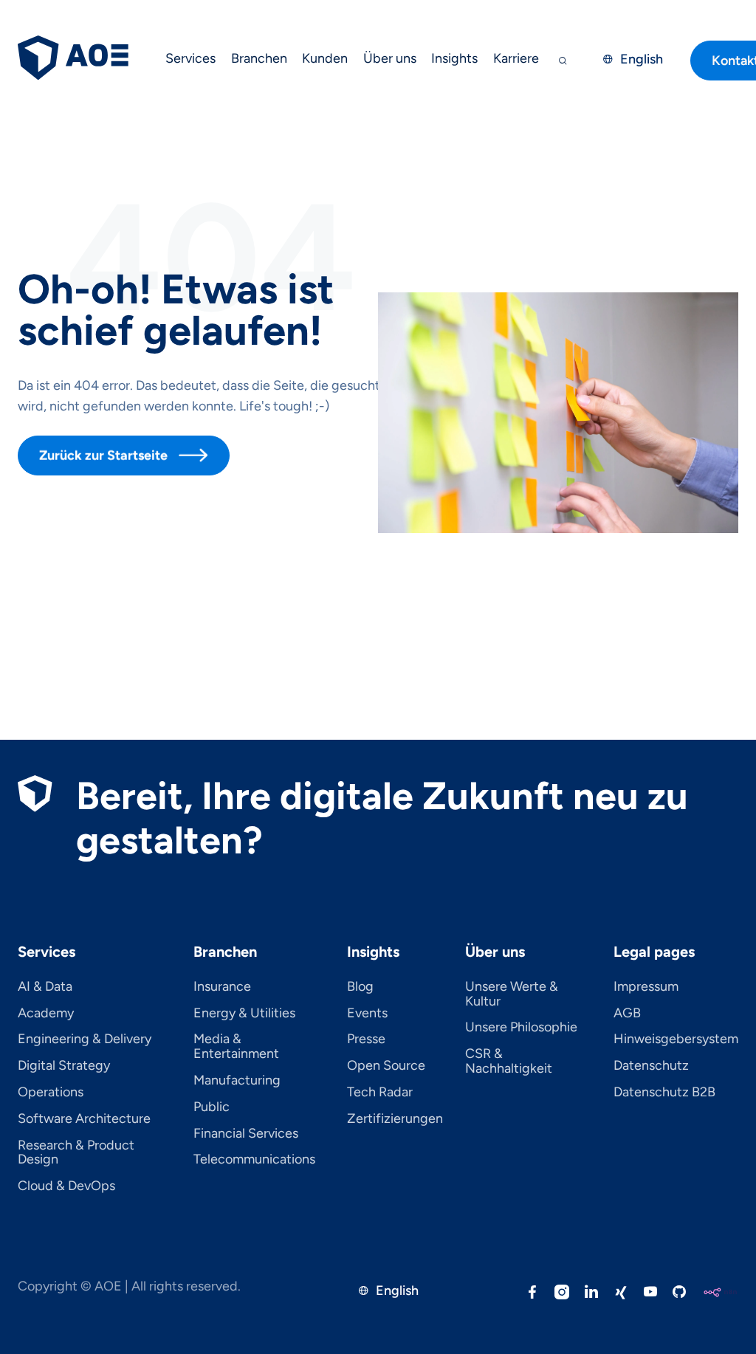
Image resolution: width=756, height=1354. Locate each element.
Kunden (325, 58)
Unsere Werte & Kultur (511, 994)
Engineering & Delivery (84, 1039)
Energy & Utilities (244, 1013)
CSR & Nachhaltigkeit (508, 1061)
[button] (190, 60)
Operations (50, 1092)
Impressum (646, 987)
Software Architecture (84, 1119)
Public (211, 1107)
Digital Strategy (64, 1066)
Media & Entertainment (236, 1047)
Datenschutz (651, 1066)
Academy (46, 1013)
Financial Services (245, 1134)
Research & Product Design (76, 1153)
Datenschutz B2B (664, 1092)
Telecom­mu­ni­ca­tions (254, 1159)
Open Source (386, 1066)
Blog (360, 987)
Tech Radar (380, 1092)
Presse (366, 1039)
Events (367, 1013)
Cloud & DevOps (66, 1186)
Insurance (222, 987)
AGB (627, 1013)
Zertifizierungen (395, 1119)
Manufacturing (237, 1080)
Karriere (516, 58)
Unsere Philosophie (521, 1027)
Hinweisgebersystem (676, 1039)
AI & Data (45, 987)
